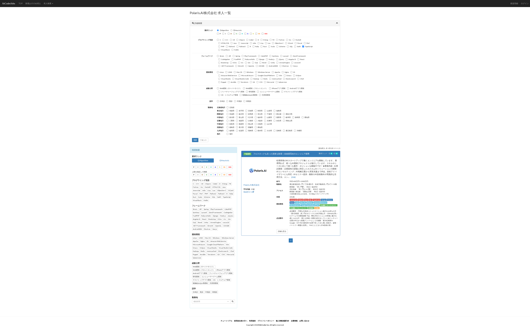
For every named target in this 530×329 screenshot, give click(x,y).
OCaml (290, 43)
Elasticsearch (291, 79)
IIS (294, 72)
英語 (230, 101)
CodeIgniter (225, 59)
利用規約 (252, 321)
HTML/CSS (225, 43)
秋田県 (260, 111)
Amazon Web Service (229, 75)
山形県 (269, 111)
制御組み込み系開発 (250, 95)
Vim (280, 75)
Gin (249, 63)
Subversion (283, 82)
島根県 (241, 124)
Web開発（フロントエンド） (256, 88)
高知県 (260, 127)
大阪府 (260, 121)
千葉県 (269, 114)
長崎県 (250, 131)
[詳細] (293, 177)
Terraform (244, 82)
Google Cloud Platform (266, 75)
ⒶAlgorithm (224, 30)
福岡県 (231, 131)
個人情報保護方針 (282, 321)
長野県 (278, 117)
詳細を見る (282, 231)
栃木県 (241, 114)
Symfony (275, 56)
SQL (291, 46)
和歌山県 (289, 121)
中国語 (239, 101)
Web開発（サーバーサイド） (230, 88)
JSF (230, 56)
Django (261, 59)
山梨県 (269, 117)
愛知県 (306, 117)
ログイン (525, 3)
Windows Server (264, 72)
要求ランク (209, 30)
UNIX (230, 72)
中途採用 (247, 154)
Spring (237, 56)
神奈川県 (289, 114)
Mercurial (270, 82)
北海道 (231, 107)
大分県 (269, 131)
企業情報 (294, 321)
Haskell (298, 40)
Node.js (272, 59)
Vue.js (295, 66)
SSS (229, 167)
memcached (276, 79)
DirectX (241, 66)
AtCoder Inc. (264, 325)
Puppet (223, 82)
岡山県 (250, 124)
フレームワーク (207, 56)
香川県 (241, 127)
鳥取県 (231, 124)
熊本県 (260, 131)
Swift (299, 46)
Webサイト (247, 192)
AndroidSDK (273, 66)
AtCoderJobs (8, 3)
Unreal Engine (284, 63)
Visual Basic (225, 50)
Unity (273, 63)
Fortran (281, 40)
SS (224, 167)
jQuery (281, 59)
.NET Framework (227, 66)
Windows (250, 72)
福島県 (278, 111)
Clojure (242, 40)
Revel (264, 63)
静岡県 (297, 117)
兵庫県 (269, 121)
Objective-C (279, 43)
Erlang (265, 40)
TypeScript (309, 46)
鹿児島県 (289, 131)
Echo (235, 63)
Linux (222, 72)
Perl (308, 43)
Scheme (282, 46)
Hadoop (256, 79)
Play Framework (250, 56)
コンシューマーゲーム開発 (270, 92)
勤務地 (210, 107)
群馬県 (250, 114)
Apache (277, 72)
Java (235, 43)
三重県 (231, 121)
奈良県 (278, 121)
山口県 (269, 124)
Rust (265, 46)
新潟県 (231, 117)
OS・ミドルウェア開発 (229, 95)
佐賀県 (241, 131)
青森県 (231, 111)
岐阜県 (288, 117)
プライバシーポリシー (266, 321)
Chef (302, 79)
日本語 (222, 101)
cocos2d (297, 63)
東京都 (278, 114)
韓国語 (248, 101)
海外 (231, 134)
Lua (269, 43)
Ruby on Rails (250, 59)
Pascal (299, 43)
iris (242, 63)
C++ (226, 40)
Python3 (242, 46)
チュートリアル (226, 321)
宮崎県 (278, 131)
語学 (211, 101)
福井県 (260, 117)
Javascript (244, 43)
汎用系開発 (266, 95)
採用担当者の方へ (240, 321)
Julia (254, 43)
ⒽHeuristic (237, 30)
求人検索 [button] (48, 3)
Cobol (251, 40)
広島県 (260, 124)
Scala (273, 46)
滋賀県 (241, 121)
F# (273, 40)
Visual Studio (226, 79)
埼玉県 (260, 114)
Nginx (287, 72)
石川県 (250, 117)
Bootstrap (224, 63)
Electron (285, 66)
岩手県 (241, 111)
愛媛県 (250, 127)
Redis (265, 79)
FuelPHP (237, 59)
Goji (256, 63)
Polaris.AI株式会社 (251, 185)
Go (290, 40)
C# (234, 40)
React (302, 59)
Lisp (261, 43)
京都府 (250, 121)
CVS (260, 82)
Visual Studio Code (242, 79)
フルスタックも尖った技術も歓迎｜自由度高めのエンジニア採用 (281, 153)
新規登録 (514, 3)
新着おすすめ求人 (33, 3)
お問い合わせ (304, 321)
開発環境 (209, 72)
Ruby (257, 46)
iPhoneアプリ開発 (278, 88)
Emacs (289, 75)
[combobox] (211, 301)
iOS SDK (261, 66)
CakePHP (264, 56)
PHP (222, 46)
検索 (195, 140)
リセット (203, 140)
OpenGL (251, 66)
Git (254, 82)
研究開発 (252, 92)
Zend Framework (299, 56)
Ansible (233, 82)
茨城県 (231, 114)
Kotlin (236, 50)
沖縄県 (299, 131)
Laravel (285, 56)
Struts (222, 56)
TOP (20, 3)
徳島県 (231, 127)
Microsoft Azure (247, 75)
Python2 (232, 46)
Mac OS (239, 72)
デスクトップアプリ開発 (293, 92)
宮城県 (250, 111)
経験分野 (209, 88)
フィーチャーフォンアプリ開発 (232, 92)
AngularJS (292, 59)
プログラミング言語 (205, 40)
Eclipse (298, 75)
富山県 (241, 117)
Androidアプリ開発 (297, 88)
